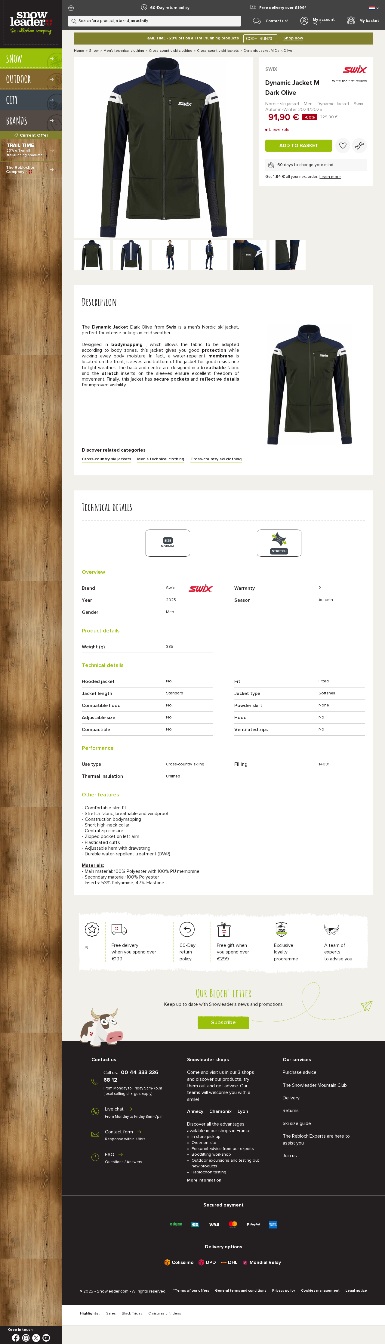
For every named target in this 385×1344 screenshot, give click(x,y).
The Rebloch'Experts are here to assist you (316, 1139)
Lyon (243, 1111)
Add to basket (298, 145)
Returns (291, 1110)
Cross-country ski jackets (218, 51)
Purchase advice (299, 1072)
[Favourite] (342, 145)
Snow (94, 51)
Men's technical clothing (123, 51)
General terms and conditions (240, 1291)
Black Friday (132, 1313)
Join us (290, 1155)
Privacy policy (283, 1291)
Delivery (291, 1097)
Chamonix (220, 1111)
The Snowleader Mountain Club (315, 1085)
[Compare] (359, 145)
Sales (111, 1313)
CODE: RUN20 (259, 38)
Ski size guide (297, 1123)
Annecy (195, 1111)
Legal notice (356, 1291)
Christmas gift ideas (164, 1313)
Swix (271, 69)
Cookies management (320, 1291)
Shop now (293, 38)
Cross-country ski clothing (170, 51)
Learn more (330, 177)
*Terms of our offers (191, 1291)
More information (204, 1180)
